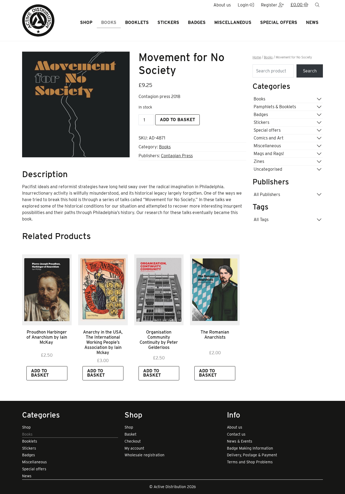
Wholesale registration (144, 455)
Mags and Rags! (269, 153)
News (312, 22)
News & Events (239, 441)
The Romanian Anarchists (215, 335)
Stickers (168, 22)
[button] (299, 5)
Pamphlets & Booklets (275, 106)
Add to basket (177, 119)
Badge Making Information (250, 448)
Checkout (133, 441)
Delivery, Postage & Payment (252, 455)
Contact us (236, 434)
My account (134, 448)
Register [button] (269, 5)
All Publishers (267, 194)
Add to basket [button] (40, 373)
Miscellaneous (232, 22)
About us (234, 427)
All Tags (261, 219)
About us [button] (222, 5)
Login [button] (244, 5)
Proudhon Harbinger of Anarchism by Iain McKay (46, 337)
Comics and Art (269, 138)
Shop (86, 22)
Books (108, 22)
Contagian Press (177, 155)
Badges (197, 22)
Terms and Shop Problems (250, 462)
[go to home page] (38, 20)
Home (257, 57)
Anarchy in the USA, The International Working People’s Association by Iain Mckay (103, 342)
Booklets (137, 22)
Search (310, 70)
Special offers (278, 22)
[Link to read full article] (47, 289)
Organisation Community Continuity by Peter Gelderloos (159, 340)
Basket (130, 434)
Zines (259, 161)
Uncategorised (268, 169)
